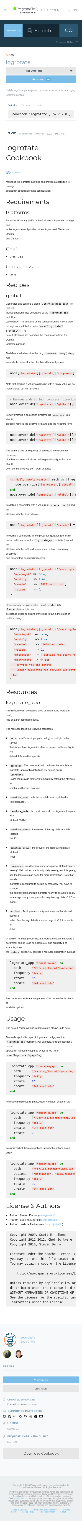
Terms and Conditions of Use (45, 1509)
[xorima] (8, 1355)
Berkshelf (27, 105)
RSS (11, 55)
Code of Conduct (20, 1509)
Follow (43, 79)
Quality (55, 134)
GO (69, 30)
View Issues (41, 1388)
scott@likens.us (48, 1219)
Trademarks (18, 1498)
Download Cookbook (41, 1453)
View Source (41, 1380)
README (12, 133)
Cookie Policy (28, 1511)
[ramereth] (20, 1355)
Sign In (72, 10)
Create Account (47, 10)
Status (63, 1511)
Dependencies (25, 133)
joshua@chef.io (54, 1224)
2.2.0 (39, 70)
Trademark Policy (47, 1511)
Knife (39, 105)
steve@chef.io (46, 1215)
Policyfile (13, 105)
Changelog (39, 133)
